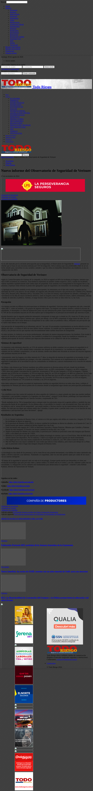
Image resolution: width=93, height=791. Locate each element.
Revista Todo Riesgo (12, 47)
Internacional (14, 22)
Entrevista (13, 16)
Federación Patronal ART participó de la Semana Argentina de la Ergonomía (37, 545)
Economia (13, 10)
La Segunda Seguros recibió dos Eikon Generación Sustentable (35, 512)
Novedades (10, 157)
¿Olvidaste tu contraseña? (10, 69)
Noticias (8, 8)
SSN (11, 41)
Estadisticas (14, 18)
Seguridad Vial (15, 39)
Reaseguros (14, 35)
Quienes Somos (11, 53)
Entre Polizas (14, 14)
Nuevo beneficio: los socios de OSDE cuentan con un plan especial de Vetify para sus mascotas (44, 571)
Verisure (77, 264)
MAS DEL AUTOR (35, 519)
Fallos (12, 20)
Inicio (3, 157)
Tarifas (12, 43)
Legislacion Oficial (17, 24)
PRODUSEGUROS (12, 49)
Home (7, 6)
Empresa (13, 12)
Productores (14, 31)
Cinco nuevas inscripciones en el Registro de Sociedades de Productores (39, 514)
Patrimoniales (15, 26)
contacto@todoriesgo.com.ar (66, 659)
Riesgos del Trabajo (17, 37)
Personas (13, 29)
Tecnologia (14, 45)
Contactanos (51, 663)
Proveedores (14, 33)
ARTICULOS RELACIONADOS (14, 519)
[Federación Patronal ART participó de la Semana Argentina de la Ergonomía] (13, 539)
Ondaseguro (9, 51)
